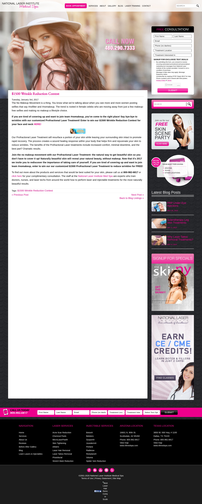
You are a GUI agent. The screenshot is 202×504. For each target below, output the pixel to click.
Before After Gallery (27, 447)
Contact (146, 5)
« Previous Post (20, 194)
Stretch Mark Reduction (62, 461)
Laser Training (132, 5)
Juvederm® (91, 443)
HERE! (37, 124)
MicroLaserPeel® (60, 440)
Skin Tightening (59, 443)
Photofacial (57, 457)
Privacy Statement (103, 478)
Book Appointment (75, 5)
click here (17, 176)
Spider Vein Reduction (96, 461)
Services (93, 5)
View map (124, 443)
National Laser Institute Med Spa (95, 176)
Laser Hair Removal (61, 450)
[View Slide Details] (173, 357)
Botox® (89, 432)
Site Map (117, 478)
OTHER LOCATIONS (172, 173)
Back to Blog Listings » (132, 198)
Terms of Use (87, 478)
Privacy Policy (160, 80)
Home (21, 432)
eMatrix (55, 447)
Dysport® (90, 440)
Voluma (89, 457)
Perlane (89, 447)
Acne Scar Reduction (61, 432)
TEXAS (167, 170)
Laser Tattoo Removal (62, 454)
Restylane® (91, 454)
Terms (169, 80)
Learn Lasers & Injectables (31, 454)
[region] (173, 358)
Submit (172, 90)
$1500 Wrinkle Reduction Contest (35, 190)
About (103, 5)
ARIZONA (168, 168)
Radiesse (90, 450)
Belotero (90, 436)
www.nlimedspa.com (129, 445)
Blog (120, 5)
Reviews (22, 443)
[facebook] (98, 491)
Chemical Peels (59, 436)
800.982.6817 (133, 440)
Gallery (112, 5)
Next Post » (137, 194)
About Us (23, 440)
